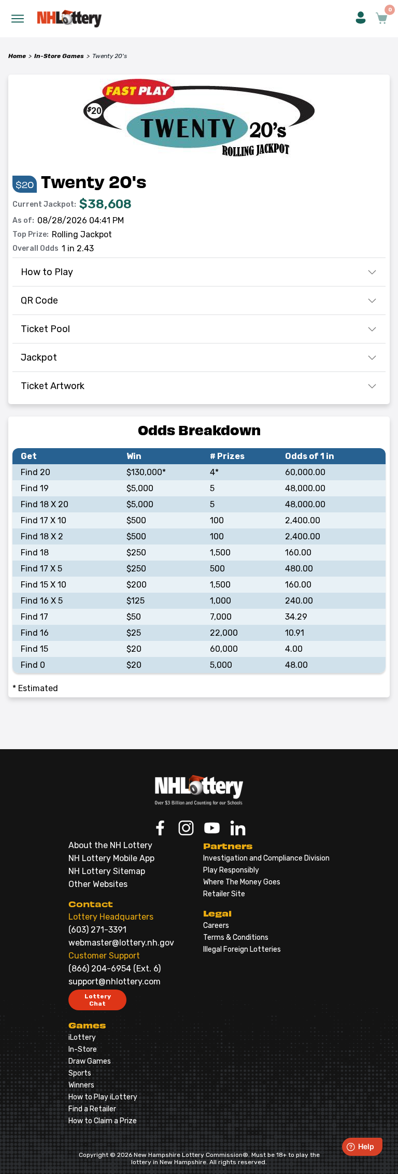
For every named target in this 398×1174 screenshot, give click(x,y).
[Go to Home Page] (199, 790)
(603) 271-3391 (97, 930)
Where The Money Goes (241, 882)
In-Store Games (59, 56)
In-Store (82, 1049)
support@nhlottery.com (114, 981)
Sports (79, 1073)
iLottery (82, 1037)
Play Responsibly (231, 870)
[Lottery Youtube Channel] (212, 829)
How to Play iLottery (102, 1097)
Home (17, 56)
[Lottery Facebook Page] (160, 829)
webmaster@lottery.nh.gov (121, 943)
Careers (216, 925)
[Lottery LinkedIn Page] (238, 829)
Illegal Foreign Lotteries (242, 949)
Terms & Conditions (235, 937)
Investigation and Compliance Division (266, 858)
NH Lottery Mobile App (111, 858)
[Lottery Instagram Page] (186, 829)
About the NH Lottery (110, 845)
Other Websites (97, 884)
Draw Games (89, 1061)
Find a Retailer (92, 1109)
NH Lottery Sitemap (106, 871)
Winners (81, 1085)
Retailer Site (224, 894)
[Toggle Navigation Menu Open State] (17, 18)
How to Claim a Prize (102, 1120)
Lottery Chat (97, 1000)
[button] (360, 18)
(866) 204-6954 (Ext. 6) (114, 968)
